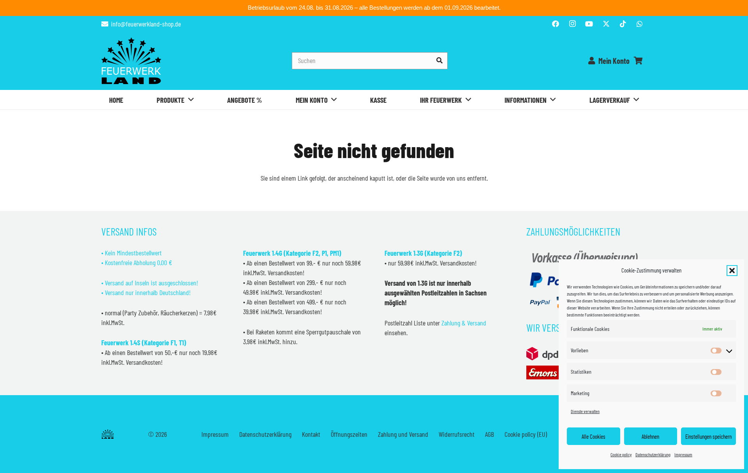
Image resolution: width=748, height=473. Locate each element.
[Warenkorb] (638, 60)
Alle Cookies (593, 436)
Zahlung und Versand (403, 434)
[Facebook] (556, 24)
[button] (732, 270)
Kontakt (311, 434)
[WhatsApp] (640, 24)
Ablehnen (650, 436)
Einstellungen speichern (708, 436)
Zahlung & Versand (463, 322)
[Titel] (606, 24)
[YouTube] (589, 24)
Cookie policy (621, 454)
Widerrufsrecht (457, 434)
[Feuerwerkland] (131, 60)
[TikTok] (623, 24)
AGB (489, 434)
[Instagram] (572, 24)
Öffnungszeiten (349, 434)
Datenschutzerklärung (652, 454)
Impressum (683, 454)
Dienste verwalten (585, 411)
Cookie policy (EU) (526, 434)
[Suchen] (439, 61)
